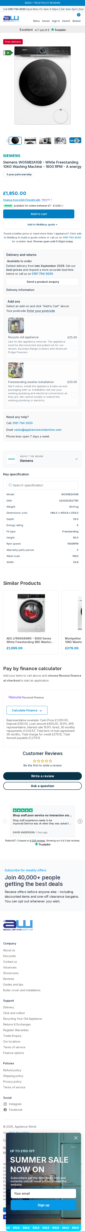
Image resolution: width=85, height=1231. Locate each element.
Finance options (13, 1053)
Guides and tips (13, 984)
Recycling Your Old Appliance (22, 1018)
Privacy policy (12, 1081)
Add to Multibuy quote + (42, 224)
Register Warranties (16, 1030)
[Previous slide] (8, 140)
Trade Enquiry (12, 1035)
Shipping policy (13, 1076)
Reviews (8, 978)
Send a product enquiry (43, 281)
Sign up (43, 1205)
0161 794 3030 (72, 237)
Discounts (9, 956)
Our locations (11, 1041)
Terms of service (14, 1047)
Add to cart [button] (39, 214)
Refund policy (12, 1070)
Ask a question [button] (42, 786)
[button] (15, 141)
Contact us (10, 961)
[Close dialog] (75, 1137)
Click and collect (14, 1013)
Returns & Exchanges (17, 1024)
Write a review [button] (42, 776)
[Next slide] (76, 140)
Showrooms (11, 973)
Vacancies (10, 967)
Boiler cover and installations (22, 990)
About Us (9, 950)
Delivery (8, 1007)
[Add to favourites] (79, 213)
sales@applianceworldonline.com (37, 429)
